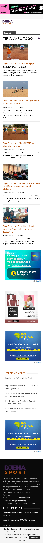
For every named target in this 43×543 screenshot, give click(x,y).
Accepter (34, 538)
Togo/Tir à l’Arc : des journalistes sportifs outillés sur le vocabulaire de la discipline (21, 186)
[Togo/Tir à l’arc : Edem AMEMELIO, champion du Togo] (15, 132)
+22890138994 (24, 498)
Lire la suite (22, 540)
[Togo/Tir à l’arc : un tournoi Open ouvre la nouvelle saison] (15, 89)
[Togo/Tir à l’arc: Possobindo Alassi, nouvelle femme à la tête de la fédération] (15, 215)
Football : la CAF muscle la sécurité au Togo (20, 513)
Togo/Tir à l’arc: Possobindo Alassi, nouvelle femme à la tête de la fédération (18, 229)
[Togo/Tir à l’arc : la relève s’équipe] (15, 52)
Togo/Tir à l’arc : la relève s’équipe (18, 63)
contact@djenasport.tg (17, 501)
